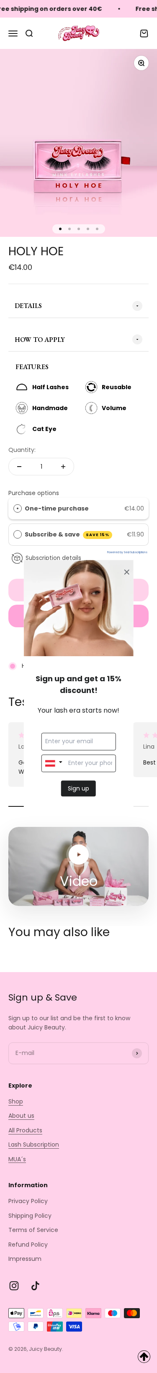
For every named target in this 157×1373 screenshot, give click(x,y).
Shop (15, 1101)
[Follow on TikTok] (35, 1285)
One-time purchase (57, 508)
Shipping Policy (29, 1215)
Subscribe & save (67, 534)
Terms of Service (33, 1230)
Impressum (24, 1259)
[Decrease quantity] (19, 466)
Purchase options (33, 493)
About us (21, 1115)
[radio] (17, 508)
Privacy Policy (28, 1201)
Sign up (78, 788)
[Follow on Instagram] (14, 1285)
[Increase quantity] (63, 466)
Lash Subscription (33, 1144)
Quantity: (22, 450)
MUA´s (17, 1159)
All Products (25, 1130)
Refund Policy (28, 1244)
